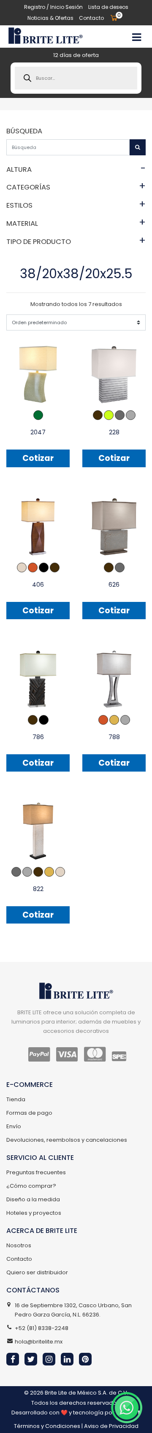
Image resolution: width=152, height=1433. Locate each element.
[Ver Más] (38, 374)
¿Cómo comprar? (31, 1186)
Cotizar (38, 458)
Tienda (15, 1099)
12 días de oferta (76, 55)
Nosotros (18, 1245)
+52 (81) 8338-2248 (41, 1328)
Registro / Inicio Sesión (53, 7)
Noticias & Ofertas (50, 18)
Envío (13, 1126)
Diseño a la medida (33, 1199)
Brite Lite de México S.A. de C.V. (86, 1393)
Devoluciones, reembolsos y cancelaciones (66, 1140)
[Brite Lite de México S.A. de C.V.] (45, 35)
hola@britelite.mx (38, 1342)
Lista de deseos (108, 7)
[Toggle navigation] (136, 36)
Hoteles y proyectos (33, 1213)
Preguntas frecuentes (36, 1172)
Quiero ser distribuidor (37, 1272)
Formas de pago (29, 1113)
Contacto (91, 18)
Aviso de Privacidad (111, 1426)
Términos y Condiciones (47, 1426)
